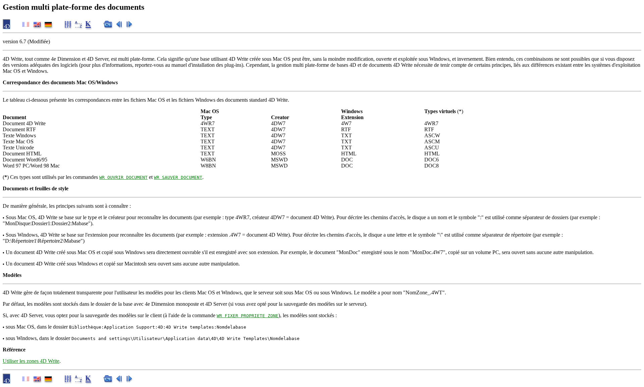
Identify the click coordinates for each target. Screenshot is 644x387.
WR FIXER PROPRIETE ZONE (247, 315)
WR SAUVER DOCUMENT (178, 177)
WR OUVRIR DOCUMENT (123, 177)
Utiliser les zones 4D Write (31, 361)
